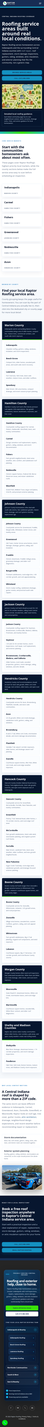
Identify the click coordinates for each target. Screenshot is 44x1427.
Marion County (14, 325)
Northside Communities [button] (17, 1368)
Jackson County (14, 604)
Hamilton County (16, 403)
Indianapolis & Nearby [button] (16, 1330)
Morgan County (15, 969)
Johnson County (15, 503)
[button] (40, 3)
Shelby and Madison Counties (17, 1026)
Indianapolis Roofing (22, 1338)
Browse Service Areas (22, 72)
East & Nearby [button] (13, 1382)
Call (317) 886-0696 (22, 78)
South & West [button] (13, 1375)
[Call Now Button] (5, 1422)
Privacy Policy (26, 1417)
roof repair (26, 51)
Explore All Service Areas (22, 1308)
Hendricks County (16, 678)
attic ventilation (29, 1117)
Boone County (14, 882)
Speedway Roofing (22, 1358)
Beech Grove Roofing (22, 1344)
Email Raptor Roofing (22, 1250)
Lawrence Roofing (22, 1351)
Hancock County (15, 779)
